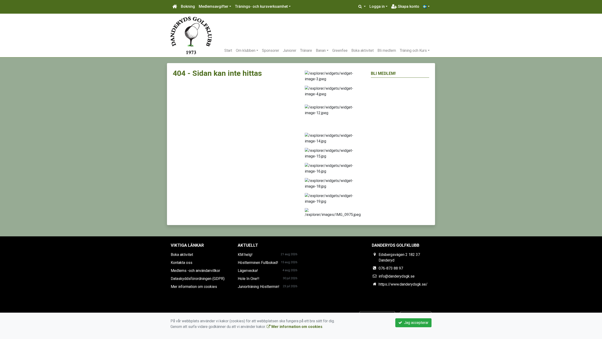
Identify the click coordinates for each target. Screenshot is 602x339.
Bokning (188, 6)
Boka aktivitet (362, 50)
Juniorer (289, 50)
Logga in (377, 6)
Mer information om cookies (194, 286)
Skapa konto (408, 6)
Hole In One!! (248, 278)
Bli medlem (386, 50)
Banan (321, 50)
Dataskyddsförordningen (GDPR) (198, 278)
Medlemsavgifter (213, 6)
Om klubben (245, 50)
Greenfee (340, 50)
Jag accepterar (415, 322)
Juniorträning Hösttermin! (258, 286)
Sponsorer (270, 50)
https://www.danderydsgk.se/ (403, 284)
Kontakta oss (181, 262)
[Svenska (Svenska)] (426, 6)
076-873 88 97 (391, 268)
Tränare (306, 50)
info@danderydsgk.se (397, 276)
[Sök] (362, 6)
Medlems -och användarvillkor (195, 270)
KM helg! (245, 254)
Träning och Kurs (413, 50)
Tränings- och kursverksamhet (261, 6)
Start (228, 50)
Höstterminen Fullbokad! (258, 262)
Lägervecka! (248, 270)
